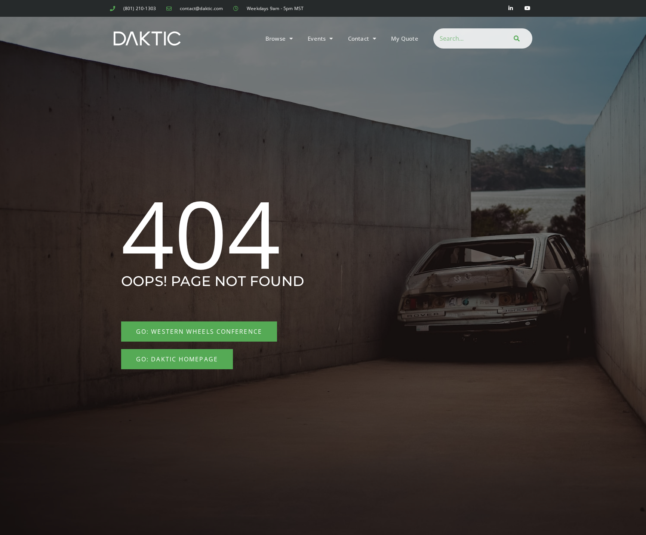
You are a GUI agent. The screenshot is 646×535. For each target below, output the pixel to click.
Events (317, 38)
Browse (275, 38)
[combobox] (466, 38)
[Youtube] (527, 8)
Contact (358, 38)
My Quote (404, 38)
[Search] (515, 38)
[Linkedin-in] (510, 8)
